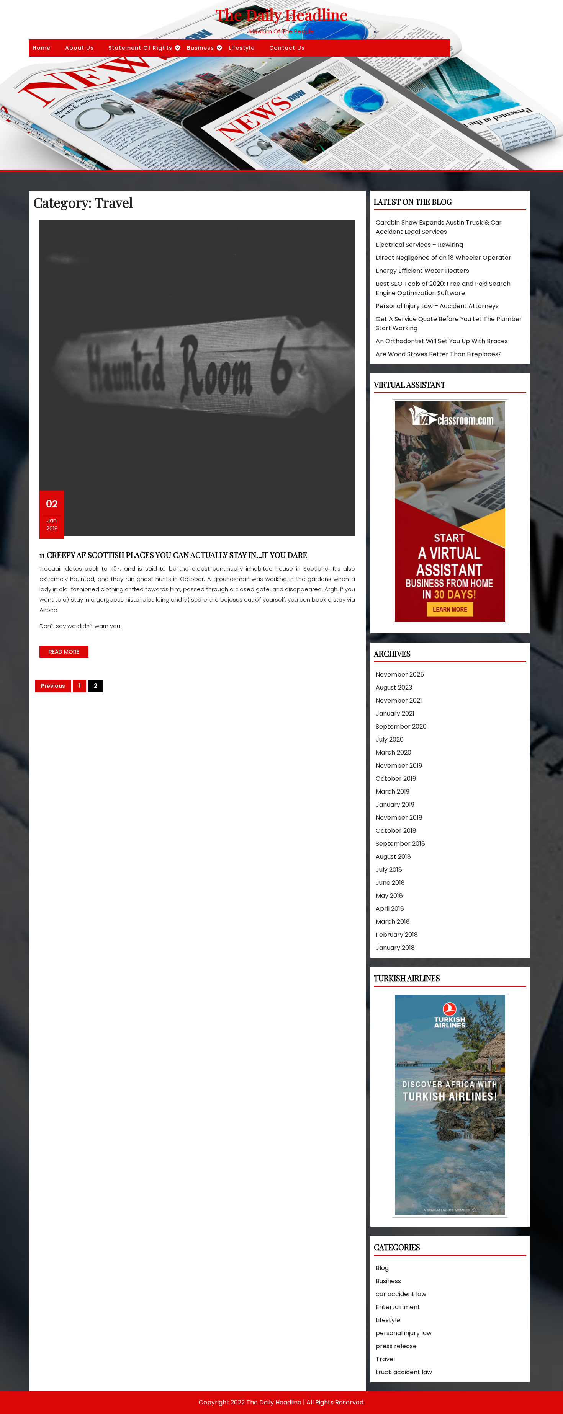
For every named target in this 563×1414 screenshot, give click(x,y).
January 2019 (395, 804)
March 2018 (393, 921)
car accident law (401, 1294)
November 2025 (400, 674)
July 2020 (390, 739)
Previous (53, 686)
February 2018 (397, 934)
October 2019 (396, 778)
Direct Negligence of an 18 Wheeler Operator (443, 257)
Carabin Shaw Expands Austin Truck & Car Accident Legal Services (439, 227)
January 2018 (395, 947)
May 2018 (389, 895)
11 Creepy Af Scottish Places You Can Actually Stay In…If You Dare (173, 555)
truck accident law (404, 1372)
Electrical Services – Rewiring (419, 244)
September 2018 (400, 843)
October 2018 (396, 830)
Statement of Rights (140, 48)
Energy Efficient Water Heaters (422, 270)
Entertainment (398, 1307)
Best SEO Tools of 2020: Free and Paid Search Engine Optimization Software (443, 288)
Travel (385, 1359)
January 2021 (395, 713)
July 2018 (389, 869)
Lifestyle (242, 48)
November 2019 (399, 765)
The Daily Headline (282, 14)
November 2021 (399, 700)
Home (42, 48)
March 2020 (393, 752)
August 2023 (394, 687)
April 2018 (390, 908)
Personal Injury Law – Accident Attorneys (437, 306)
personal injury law (404, 1333)
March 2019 (392, 791)
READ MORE (68, 652)
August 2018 (393, 856)
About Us (79, 48)
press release (396, 1346)
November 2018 (399, 817)
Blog (382, 1268)
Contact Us (287, 48)
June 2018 (390, 882)
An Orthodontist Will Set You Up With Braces (442, 341)
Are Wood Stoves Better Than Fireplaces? (439, 354)
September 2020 (401, 726)
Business (200, 48)
